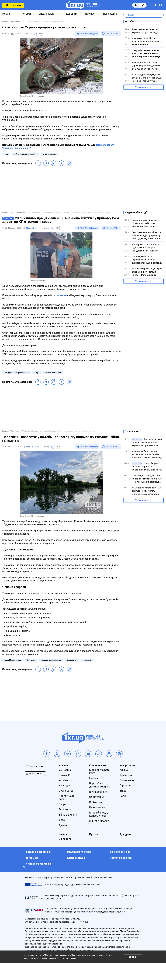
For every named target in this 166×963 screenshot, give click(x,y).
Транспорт (126, 775)
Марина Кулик (32, 228)
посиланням (60, 295)
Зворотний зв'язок (121, 857)
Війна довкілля (98, 791)
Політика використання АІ (37, 865)
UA (154, 5)
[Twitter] (61, 163)
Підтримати (13, 5)
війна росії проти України (25, 154)
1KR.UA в (89, 33)
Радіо (123, 795)
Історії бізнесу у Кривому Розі (98, 814)
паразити (87, 660)
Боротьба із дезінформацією (99, 785)
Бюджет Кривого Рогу (99, 771)
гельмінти (71, 660)
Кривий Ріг (65, 775)
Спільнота (65, 838)
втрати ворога (49, 154)
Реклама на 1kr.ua (120, 851)
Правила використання (38, 851)
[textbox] (142, 14)
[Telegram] (46, 163)
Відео (123, 790)
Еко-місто (95, 778)
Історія (26, 13)
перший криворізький (51, 660)
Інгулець (31, 660)
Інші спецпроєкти (99, 820)
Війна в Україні (68, 814)
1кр (6, 154)
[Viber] (53, 163)
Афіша (124, 769)
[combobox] (142, 14)
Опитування (96, 797)
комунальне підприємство (17, 373)
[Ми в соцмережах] (46, 753)
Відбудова (95, 802)
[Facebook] (38, 163)
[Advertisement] (61, 190)
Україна (63, 780)
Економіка (65, 809)
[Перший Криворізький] (83, 5)
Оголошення (127, 780)
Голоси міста (97, 807)
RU (161, 5)
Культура (64, 785)
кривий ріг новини (53, 373)
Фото (62, 819)
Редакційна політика (79, 851)
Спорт (62, 804)
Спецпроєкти (46, 13)
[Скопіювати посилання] (69, 163)
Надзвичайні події (66, 797)
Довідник (71, 13)
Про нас (90, 13)
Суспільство (66, 790)
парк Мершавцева (13, 660)
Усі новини (141, 87)
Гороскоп (125, 785)
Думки (63, 825)
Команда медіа (76, 857)
